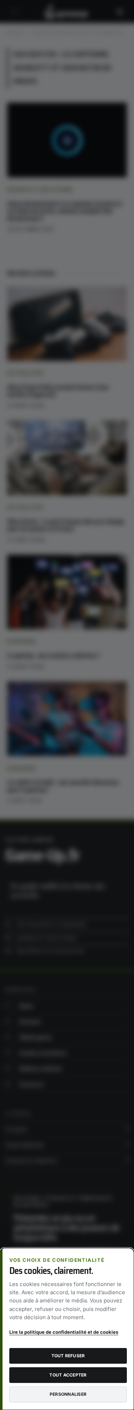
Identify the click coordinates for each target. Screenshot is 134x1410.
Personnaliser (68, 1394)
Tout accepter (67, 1375)
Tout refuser (68, 1355)
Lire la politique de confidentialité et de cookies (63, 1332)
